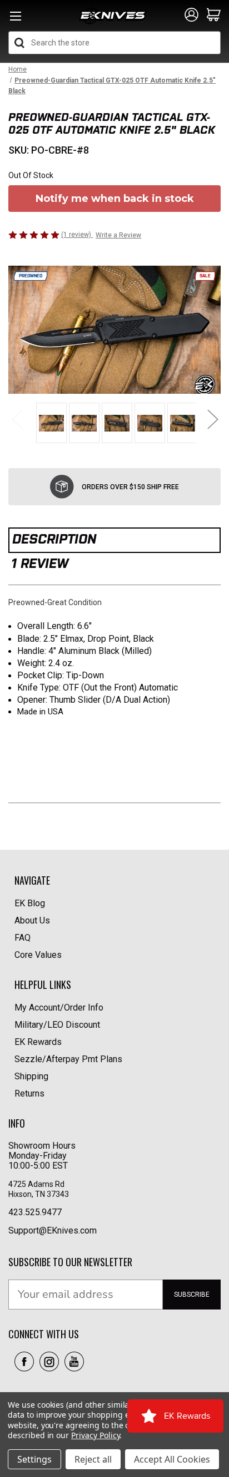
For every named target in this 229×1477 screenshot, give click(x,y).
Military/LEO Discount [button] (57, 1024)
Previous (17, 419)
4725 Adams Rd (36, 1184)
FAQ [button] (22, 937)
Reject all (93, 1459)
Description (54, 538)
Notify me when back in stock (115, 198)
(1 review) (77, 234)
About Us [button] (32, 920)
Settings (34, 1459)
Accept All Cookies (172, 1459)
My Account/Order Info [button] (58, 1007)
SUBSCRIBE (192, 1294)
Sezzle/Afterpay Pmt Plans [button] (68, 1059)
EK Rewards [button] (38, 1042)
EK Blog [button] (29, 903)
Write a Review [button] (118, 235)
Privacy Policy (95, 1435)
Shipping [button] (31, 1076)
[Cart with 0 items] (214, 15)
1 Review (39, 563)
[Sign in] (191, 15)
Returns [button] (29, 1093)
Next (212, 419)
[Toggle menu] (15, 19)
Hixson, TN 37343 (39, 1194)
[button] (24, 1362)
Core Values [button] (38, 955)
